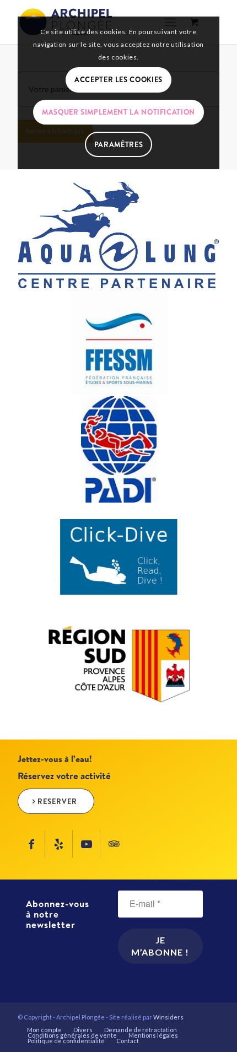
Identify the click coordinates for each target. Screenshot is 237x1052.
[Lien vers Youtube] (86, 843)
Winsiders (168, 1017)
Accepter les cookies (118, 79)
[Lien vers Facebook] (31, 843)
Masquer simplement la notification (118, 112)
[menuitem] (44, 1030)
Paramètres (118, 144)
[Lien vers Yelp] (58, 843)
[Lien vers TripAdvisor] (114, 843)
